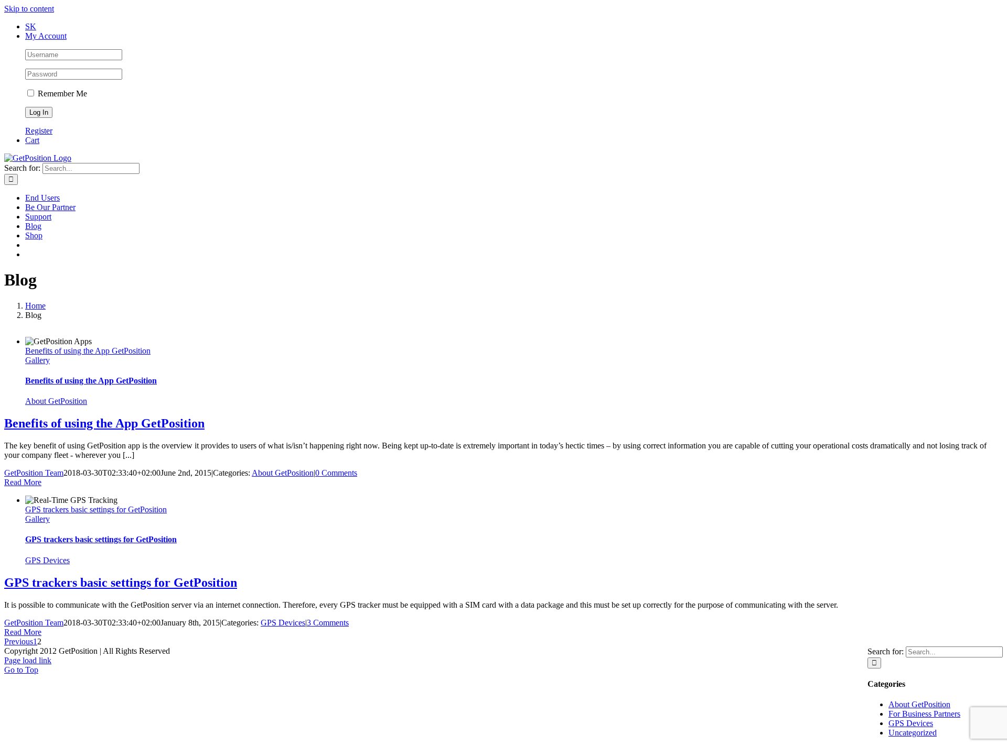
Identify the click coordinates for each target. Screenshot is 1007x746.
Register (38, 130)
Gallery (37, 360)
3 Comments (328, 622)
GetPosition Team (33, 472)
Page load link (27, 660)
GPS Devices (47, 560)
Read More (22, 482)
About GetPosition (56, 401)
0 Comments (336, 472)
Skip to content (29, 8)
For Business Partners (924, 713)
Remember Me (61, 93)
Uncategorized (912, 732)
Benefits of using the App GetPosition (88, 350)
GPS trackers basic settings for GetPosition (96, 509)
